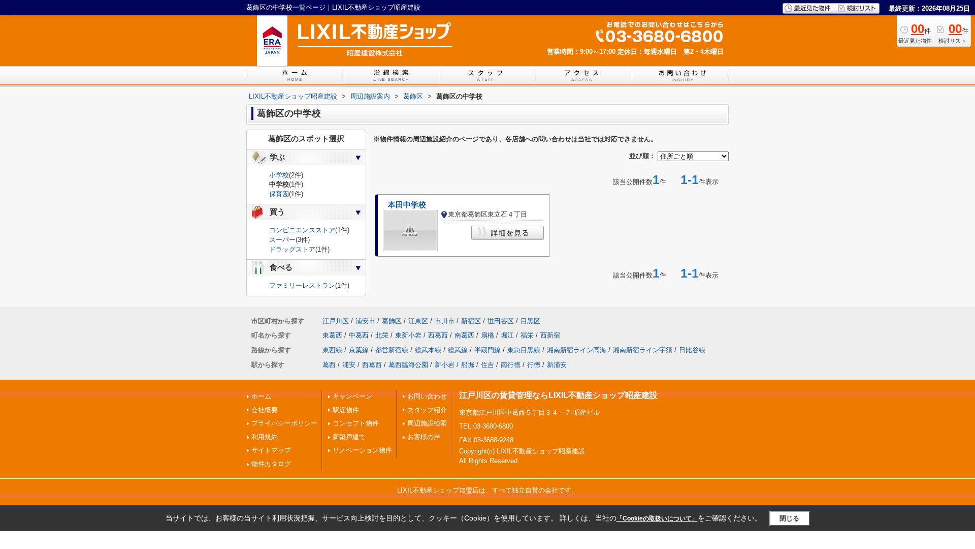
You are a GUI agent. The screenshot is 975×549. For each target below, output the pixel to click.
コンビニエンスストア (302, 230)
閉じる (789, 518)
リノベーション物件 (362, 450)
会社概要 (264, 410)
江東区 (418, 321)
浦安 (348, 365)
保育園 (279, 194)
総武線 (458, 350)
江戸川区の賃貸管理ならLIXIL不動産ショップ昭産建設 (558, 395)
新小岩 (444, 365)
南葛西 (464, 335)
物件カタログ (271, 464)
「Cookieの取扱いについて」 (657, 518)
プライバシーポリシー (284, 423)
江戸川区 (335, 321)
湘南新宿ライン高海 (576, 350)
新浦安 (557, 365)
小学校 (279, 175)
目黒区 (530, 321)
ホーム (261, 396)
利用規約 (264, 437)
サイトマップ (271, 450)
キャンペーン (352, 396)
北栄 (381, 335)
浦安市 (365, 321)
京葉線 (359, 350)
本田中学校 (407, 205)
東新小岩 (408, 335)
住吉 (487, 365)
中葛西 (359, 335)
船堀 (467, 365)
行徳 (533, 365)
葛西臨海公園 (408, 365)
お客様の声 (423, 437)
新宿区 (471, 321)
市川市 (444, 321)
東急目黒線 (523, 350)
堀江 (507, 335)
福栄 (527, 335)
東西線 (332, 350)
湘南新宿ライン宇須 (642, 350)
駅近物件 (346, 410)
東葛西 (332, 335)
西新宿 (550, 335)
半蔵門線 (487, 350)
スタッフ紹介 (427, 410)
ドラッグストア (292, 249)
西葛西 (438, 335)
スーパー (282, 239)
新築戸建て (349, 437)
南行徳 (511, 365)
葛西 (329, 365)
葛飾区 (392, 321)
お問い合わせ (427, 396)
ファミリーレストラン (302, 285)
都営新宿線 (391, 350)
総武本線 (428, 350)
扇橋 (487, 335)
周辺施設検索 (427, 423)
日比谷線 (692, 350)
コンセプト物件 (356, 423)
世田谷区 (501, 321)
